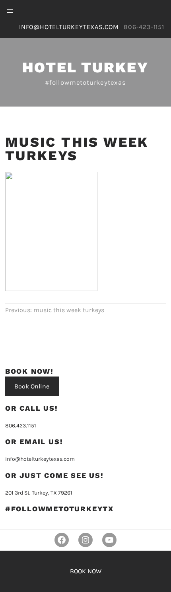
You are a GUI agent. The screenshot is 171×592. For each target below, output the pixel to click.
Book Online (31, 386)
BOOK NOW (85, 571)
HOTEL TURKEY (85, 67)
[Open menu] (10, 11)
